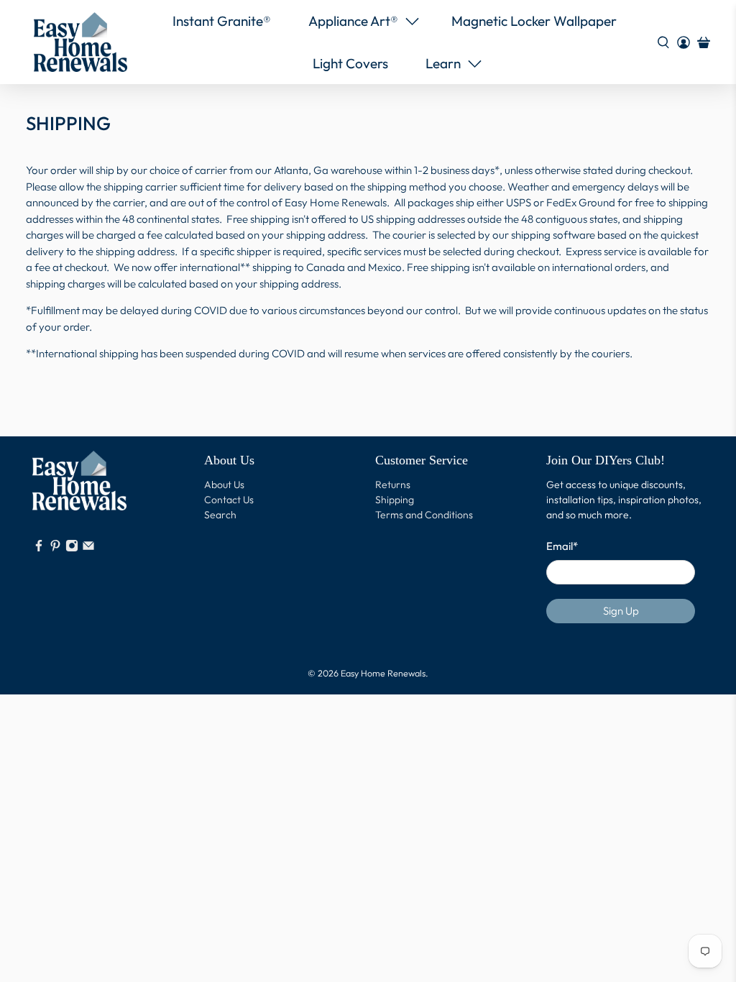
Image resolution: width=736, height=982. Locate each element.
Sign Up (621, 611)
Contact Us (229, 499)
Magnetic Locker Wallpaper (534, 20)
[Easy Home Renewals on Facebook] (38, 548)
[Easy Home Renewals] (80, 42)
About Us (224, 484)
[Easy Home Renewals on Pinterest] (55, 548)
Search (220, 514)
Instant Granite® (221, 20)
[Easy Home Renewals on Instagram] (71, 548)
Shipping (394, 499)
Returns (392, 484)
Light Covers (350, 63)
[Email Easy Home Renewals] (88, 548)
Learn (443, 63)
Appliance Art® (353, 20)
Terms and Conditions (424, 514)
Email (562, 546)
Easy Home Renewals (383, 673)
